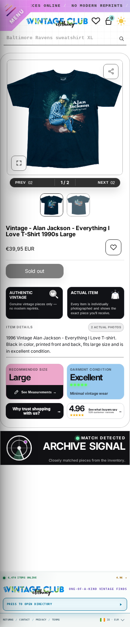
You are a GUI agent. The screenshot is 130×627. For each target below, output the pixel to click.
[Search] (121, 38)
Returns (8, 619)
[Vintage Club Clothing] (55, 21)
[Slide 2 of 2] (78, 204)
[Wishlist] (96, 21)
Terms (56, 619)
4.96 (121, 577)
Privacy (41, 619)
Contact (24, 619)
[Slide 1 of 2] (51, 204)
